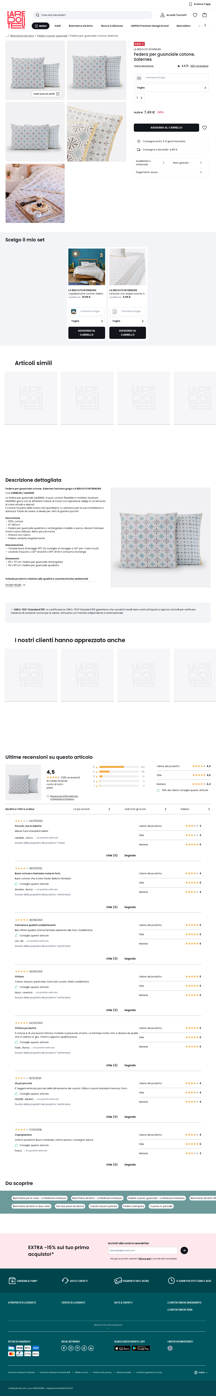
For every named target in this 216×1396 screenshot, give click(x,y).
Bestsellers (184, 26)
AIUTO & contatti (123, 1302)
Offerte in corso (81, 1372)
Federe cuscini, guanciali (52, 35)
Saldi (58, 26)
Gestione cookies (124, 1372)
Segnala (130, 855)
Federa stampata (133, 1206)
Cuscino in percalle (161, 1206)
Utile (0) (112, 855)
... (6, 35)
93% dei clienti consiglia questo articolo (184, 790)
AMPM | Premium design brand (150, 26)
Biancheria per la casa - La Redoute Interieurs (39, 1198)
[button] (204, 15)
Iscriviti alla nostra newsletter (128, 1243)
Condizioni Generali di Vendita (21, 1372)
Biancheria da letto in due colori (31, 1206)
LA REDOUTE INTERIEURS (147, 49)
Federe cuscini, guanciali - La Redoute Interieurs (156, 1198)
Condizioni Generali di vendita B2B (55, 1372)
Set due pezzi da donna (70, 1206)
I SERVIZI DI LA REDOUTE (73, 1302)
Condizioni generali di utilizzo (149, 1372)
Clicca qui (144, 1258)
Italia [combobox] (202, 1372)
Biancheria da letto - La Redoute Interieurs (97, 1198)
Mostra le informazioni (108, 1325)
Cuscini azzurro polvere (103, 1206)
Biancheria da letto (81, 26)
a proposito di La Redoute (22, 1302)
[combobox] (92, 809)
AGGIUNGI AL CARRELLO (166, 128)
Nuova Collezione (112, 26)
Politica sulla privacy (102, 1372)
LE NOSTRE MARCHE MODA (179, 1309)
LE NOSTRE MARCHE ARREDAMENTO (184, 1302)
